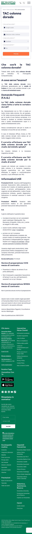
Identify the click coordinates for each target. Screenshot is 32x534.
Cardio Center (21, 506)
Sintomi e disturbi (6, 465)
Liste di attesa (21, 338)
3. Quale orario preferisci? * (9, 38)
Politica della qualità (22, 343)
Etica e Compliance (22, 340)
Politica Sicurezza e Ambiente (22, 357)
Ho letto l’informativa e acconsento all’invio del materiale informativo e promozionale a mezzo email (8, 437)
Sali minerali (4, 462)
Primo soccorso (5, 457)
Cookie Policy (20, 363)
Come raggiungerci (6, 364)
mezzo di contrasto (18, 241)
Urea (13, 230)
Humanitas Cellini (21, 466)
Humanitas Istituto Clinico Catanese (22, 477)
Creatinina (20, 230)
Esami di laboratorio (6, 480)
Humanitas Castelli (22, 461)
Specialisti (4, 467)
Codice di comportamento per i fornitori (23, 347)
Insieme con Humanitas (23, 497)
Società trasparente (22, 335)
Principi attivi (5, 460)
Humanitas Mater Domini (23, 450)
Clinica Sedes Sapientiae (24, 474)
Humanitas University (23, 491)
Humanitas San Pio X (22, 456)
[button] (28, 3)
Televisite (4, 483)
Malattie (3, 455)
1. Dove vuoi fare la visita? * (9, 24)
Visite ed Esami (10, 9)
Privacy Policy (21, 360)
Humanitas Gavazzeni (23, 464)
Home (4, 9)
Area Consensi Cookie (23, 365)
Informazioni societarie (23, 333)
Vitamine (3, 472)
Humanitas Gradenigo (23, 471)
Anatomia (4, 450)
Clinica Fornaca (21, 469)
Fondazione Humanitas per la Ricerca (23, 494)
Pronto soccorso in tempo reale (22, 352)
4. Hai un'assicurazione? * (8, 44)
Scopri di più (4, 351)
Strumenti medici (6, 470)
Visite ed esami (5, 485)
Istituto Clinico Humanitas (21, 453)
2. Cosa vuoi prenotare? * (8, 31)
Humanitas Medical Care (23, 459)
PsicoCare (20, 508)
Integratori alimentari (7, 452)
